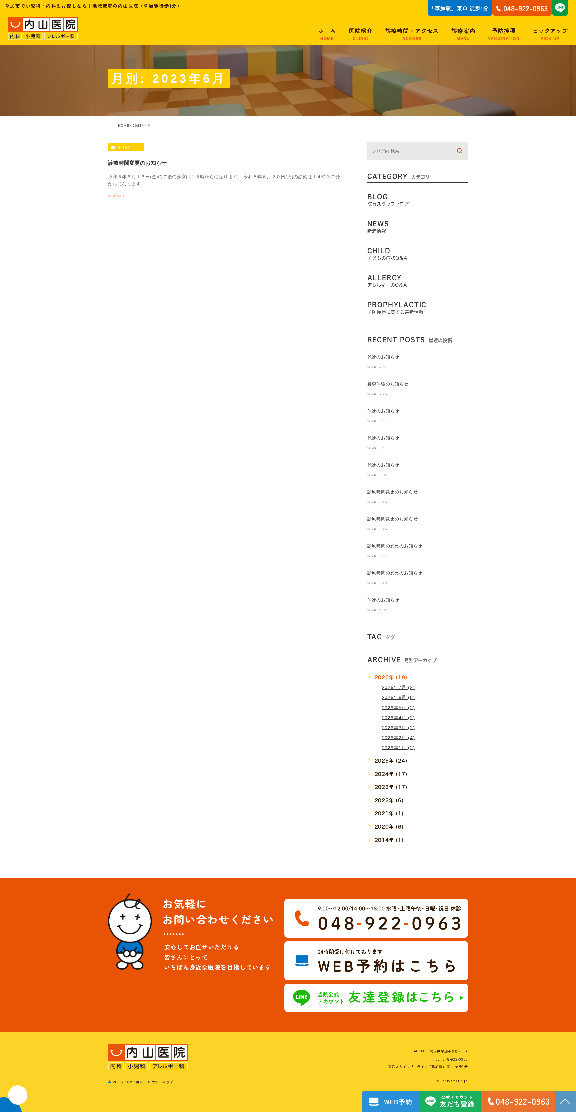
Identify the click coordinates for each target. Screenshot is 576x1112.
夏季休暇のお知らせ (388, 383)
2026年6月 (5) (398, 697)
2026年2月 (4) (398, 737)
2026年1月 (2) (398, 747)
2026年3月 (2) (398, 727)
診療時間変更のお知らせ (137, 162)
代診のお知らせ (383, 356)
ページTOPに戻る (128, 1081)
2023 (137, 125)
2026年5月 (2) (398, 707)
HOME (123, 125)
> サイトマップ (160, 1081)
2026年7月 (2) (398, 687)
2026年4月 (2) (398, 717)
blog (123, 147)
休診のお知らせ (383, 410)
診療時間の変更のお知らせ (395, 545)
